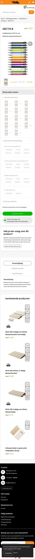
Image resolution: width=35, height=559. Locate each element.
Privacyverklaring (6, 522)
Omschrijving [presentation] (17, 263)
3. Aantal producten (10, 201)
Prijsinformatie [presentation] (17, 268)
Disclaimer (4, 525)
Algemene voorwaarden (8, 517)
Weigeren (16, 552)
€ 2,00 (9, 376)
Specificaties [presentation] (17, 273)
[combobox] (15, 12)
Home (2, 18)
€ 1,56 (9, 337)
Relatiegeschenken (11, 18)
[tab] (17, 263)
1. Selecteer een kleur (10, 97)
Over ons (3, 497)
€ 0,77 (9, 415)
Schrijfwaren (22, 18)
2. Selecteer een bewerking (12, 141)
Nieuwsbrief (4, 500)
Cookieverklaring (6, 519)
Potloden (3, 21)
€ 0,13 (9, 453)
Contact (3, 508)
